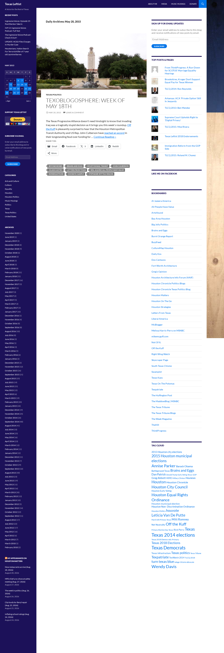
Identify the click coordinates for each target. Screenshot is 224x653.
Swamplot (157, 371)
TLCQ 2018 (190, 557)
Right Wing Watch (161, 354)
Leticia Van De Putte (168, 515)
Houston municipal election (166, 503)
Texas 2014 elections (173, 535)
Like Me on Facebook (164, 173)
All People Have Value (163, 206)
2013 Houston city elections (167, 451)
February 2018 (11, 272)
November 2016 (12, 319)
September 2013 (12, 469)
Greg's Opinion (159, 271)
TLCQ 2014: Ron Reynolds (178, 88)
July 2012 (9, 524)
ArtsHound (157, 212)
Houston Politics (159, 511)
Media (164, 4)
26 (14, 92)
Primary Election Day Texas (162, 530)
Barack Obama (184, 466)
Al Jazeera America (161, 201)
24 (7, 92)
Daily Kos (156, 254)
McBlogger (157, 324)
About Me (152, 4)
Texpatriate (157, 389)
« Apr (8, 101)
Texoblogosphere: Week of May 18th (85, 103)
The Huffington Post (162, 395)
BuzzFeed (156, 242)
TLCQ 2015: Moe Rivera (177, 126)
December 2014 (12, 410)
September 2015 (12, 374)
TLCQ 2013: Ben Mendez (177, 107)
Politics (8, 204)
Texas (190, 529)
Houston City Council (170, 487)
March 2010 (10, 543)
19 (14, 88)
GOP (195, 475)
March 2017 (10, 304)
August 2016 (10, 331)
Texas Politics (53, 94)
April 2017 (9, 300)
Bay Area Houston (161, 218)
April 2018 (9, 264)
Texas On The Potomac (163, 383)
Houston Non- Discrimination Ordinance (173, 506)
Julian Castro (55, 170)
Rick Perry (179, 529)
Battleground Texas (161, 471)
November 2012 (12, 508)
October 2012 (11, 512)
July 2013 (9, 476)
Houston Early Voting (162, 491)
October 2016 (11, 323)
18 (11, 88)
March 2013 (10, 492)
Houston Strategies (161, 307)
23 (29, 88)
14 (22, 84)
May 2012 (9, 531)
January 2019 (11, 241)
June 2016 (9, 339)
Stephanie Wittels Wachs (101, 174)
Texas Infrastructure (161, 553)
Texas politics (180, 553)
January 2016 (11, 359)
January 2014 (11, 453)
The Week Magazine (162, 418)
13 (18, 84)
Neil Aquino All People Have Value (107, 170)
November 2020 (12, 233)
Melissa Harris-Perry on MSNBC (168, 330)
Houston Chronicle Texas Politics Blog (171, 289)
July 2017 (9, 292)
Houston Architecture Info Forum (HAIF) (172, 277)
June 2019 (9, 237)
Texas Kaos (157, 377)
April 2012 (9, 535)
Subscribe (159, 46)
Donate (193, 4)
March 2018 (10, 268)
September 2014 (12, 421)
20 (18, 88)
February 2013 (11, 496)
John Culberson (121, 166)
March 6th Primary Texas (161, 520)
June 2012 (9, 527)
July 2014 (9, 429)
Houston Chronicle (177, 482)
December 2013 (12, 457)
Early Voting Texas (185, 475)
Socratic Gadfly (76, 174)
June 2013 (9, 480)
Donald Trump (171, 475)
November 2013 (12, 461)
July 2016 (9, 335)
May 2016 (9, 343)
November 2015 (12, 366)
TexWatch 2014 (176, 557)
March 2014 (10, 445)
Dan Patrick (159, 474)
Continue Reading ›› (105, 136)
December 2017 (12, 280)
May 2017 (9, 296)
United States (10, 216)
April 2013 (9, 488)
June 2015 (9, 386)
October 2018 (11, 253)
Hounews (191, 478)
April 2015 (9, 394)
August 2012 (10, 520)
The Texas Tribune (161, 407)
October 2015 (11, 370)
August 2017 (10, 288)
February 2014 (11, 449)
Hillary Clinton (179, 478)
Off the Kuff (158, 348)
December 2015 (12, 363)
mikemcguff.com (160, 336)
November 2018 (12, 249)
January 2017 (11, 311)
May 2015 (9, 390)
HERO (169, 478)
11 (11, 84)
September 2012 (12, 516)
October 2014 (11, 418)
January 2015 (11, 406)
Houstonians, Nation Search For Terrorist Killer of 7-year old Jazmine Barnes (17, 51)
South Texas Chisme (162, 365)
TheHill (155, 424)
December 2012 (12, 504)
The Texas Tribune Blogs (164, 413)
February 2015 (11, 402)
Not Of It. (156, 342)
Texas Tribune (195, 553)
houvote (172, 510)
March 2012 (10, 539)
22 (26, 88)
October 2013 (11, 465)
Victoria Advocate (187, 562)
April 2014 (9, 441)
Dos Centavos (159, 259)
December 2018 (12, 245)
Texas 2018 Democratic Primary (165, 539)
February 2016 (11, 355)
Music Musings (178, 4)
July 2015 (9, 382)
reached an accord (114, 132)
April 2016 (9, 347)
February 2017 (11, 308)
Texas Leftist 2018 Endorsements (181, 136)
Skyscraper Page (160, 360)
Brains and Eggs (74, 166)
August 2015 (10, 378)
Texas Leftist (13, 4)
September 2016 (12, 327)
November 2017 (12, 284)
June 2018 (9, 260)
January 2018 (11, 276)
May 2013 (9, 484)
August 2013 (10, 473)
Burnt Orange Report (162, 236)
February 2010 (11, 547)
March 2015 (10, 398)
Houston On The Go (162, 301)
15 (26, 84)
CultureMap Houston (162, 248)
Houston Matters (160, 295)
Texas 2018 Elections (166, 543)
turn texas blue (163, 561)
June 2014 (9, 433)
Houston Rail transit (97, 166)
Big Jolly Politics (160, 224)
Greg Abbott (159, 477)
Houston (159, 482)
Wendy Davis (164, 566)
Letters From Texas (76, 170)
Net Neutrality (158, 524)
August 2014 (10, 425)
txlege (177, 562)
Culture (8, 185)
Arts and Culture (12, 181)
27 (18, 92)
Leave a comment (75, 112)
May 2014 (9, 437)
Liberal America (160, 318)
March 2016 (10, 351)
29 (26, 92)
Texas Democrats (168, 547)
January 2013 (11, 500)
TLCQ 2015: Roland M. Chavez (180, 155)
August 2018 (10, 256)
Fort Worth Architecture (164, 265)
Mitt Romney (180, 519)
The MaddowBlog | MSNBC (165, 401)
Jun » (28, 101)
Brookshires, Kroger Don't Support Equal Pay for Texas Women (182, 81)
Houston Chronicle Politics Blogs (168, 283)
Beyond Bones (55, 166)
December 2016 (12, 315)
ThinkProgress (159, 430)
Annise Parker (164, 465)
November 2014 (12, 414)
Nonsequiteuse (56, 174)
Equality (8, 189)
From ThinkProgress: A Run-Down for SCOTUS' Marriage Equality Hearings (182, 70)
